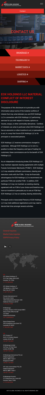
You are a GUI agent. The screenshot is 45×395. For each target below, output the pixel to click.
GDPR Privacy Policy (11, 237)
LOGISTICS (21, 74)
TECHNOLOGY (22, 60)
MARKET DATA (21, 67)
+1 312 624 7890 (8, 304)
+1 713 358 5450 (8, 282)
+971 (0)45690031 (8, 317)
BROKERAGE (21, 53)
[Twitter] (10, 246)
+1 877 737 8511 (8, 292)
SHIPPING (21, 81)
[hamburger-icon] (41, 3)
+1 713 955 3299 (8, 382)
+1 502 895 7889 (8, 327)
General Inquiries (9, 231)
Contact (22, 11)
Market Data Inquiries (11, 234)
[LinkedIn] (5, 246)
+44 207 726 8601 (8, 341)
